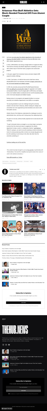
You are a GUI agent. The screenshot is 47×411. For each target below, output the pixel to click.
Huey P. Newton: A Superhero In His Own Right (11, 248)
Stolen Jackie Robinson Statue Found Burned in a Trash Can (33, 234)
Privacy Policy (31, 305)
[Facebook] (3, 60)
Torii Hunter (26, 161)
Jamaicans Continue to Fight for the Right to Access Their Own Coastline (16, 253)
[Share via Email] (7, 21)
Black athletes (5, 161)
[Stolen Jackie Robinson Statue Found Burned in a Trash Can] (34, 226)
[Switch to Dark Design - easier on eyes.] (41, 2)
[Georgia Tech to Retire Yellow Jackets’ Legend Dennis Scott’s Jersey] (34, 207)
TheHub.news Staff (7, 18)
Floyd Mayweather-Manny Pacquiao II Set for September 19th (12, 196)
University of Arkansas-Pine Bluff (9, 163)
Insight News (14, 284)
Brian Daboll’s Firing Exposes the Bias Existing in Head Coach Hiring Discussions (34, 196)
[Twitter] (3, 63)
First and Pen (30, 150)
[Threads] (3, 75)
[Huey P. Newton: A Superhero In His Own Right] (5, 264)
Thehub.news (19, 161)
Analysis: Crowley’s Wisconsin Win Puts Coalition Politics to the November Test (18, 255)
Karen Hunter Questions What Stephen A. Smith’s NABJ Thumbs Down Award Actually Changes (21, 250)
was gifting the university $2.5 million (18, 89)
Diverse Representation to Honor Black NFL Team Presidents (11, 234)
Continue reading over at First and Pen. (16, 142)
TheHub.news (18, 406)
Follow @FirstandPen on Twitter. (14, 157)
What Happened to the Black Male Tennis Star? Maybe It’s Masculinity (12, 215)
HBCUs (4, 7)
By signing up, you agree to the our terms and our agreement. (24, 305)
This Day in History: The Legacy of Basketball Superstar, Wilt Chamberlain (17, 257)
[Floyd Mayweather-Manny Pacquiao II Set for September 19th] (12, 189)
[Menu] (3, 2)
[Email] (3, 69)
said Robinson (37, 128)
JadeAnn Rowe (14, 264)
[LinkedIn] (3, 66)
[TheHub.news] (23, 2)
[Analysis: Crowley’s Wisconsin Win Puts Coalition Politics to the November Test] (5, 284)
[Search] (43, 2)
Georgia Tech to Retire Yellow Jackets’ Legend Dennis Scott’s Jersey (33, 215)
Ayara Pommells (14, 277)
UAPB (31, 161)
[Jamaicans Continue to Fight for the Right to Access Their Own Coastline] (5, 277)
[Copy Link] (10, 21)
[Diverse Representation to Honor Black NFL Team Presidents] (12, 226)
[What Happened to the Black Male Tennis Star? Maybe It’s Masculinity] (12, 207)
